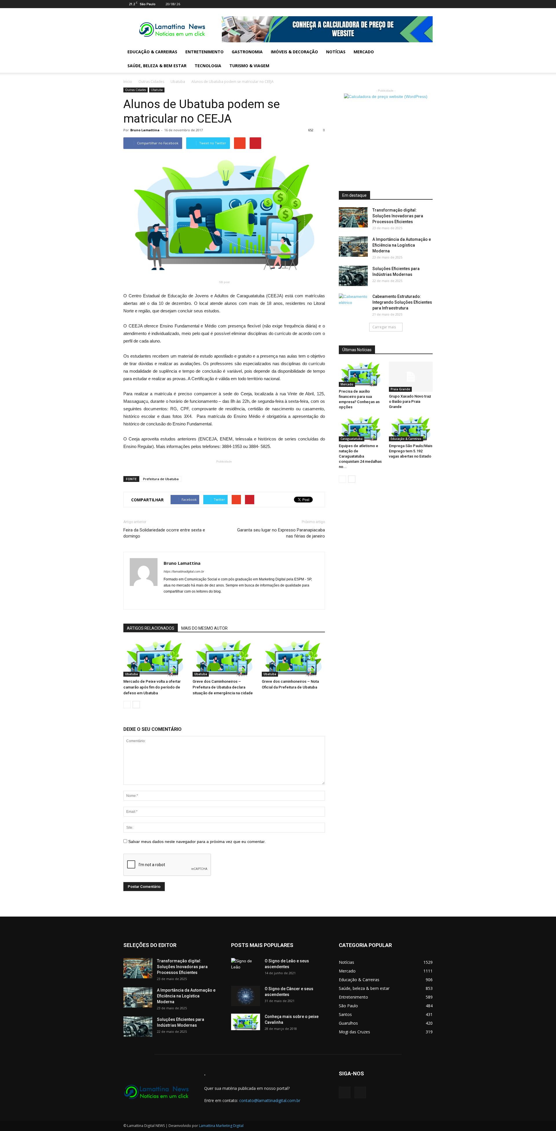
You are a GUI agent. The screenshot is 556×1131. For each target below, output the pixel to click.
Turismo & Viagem (249, 65)
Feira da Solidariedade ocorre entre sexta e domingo (164, 533)
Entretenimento (204, 51)
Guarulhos (348, 1023)
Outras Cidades (151, 81)
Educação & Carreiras (152, 51)
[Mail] (418, 4)
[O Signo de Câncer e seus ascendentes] (245, 996)
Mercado (364, 51)
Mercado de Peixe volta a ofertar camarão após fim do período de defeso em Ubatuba (152, 687)
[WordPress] (428, 4)
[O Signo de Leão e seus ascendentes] (245, 968)
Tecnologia (208, 65)
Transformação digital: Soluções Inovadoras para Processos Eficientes (397, 216)
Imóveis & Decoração (294, 51)
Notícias (335, 51)
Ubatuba (178, 81)
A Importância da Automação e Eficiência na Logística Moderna (401, 245)
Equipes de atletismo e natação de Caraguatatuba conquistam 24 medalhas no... (360, 456)
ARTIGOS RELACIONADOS (150, 628)
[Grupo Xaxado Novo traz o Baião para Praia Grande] (411, 377)
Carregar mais (384, 327)
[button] (426, 59)
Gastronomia (247, 51)
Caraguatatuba (352, 439)
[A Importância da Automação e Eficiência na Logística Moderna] (353, 246)
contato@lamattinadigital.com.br (269, 1100)
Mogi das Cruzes (354, 1032)
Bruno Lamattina (145, 130)
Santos (345, 1014)
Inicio (127, 81)
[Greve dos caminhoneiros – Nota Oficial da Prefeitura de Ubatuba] (293, 658)
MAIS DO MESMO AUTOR (204, 628)
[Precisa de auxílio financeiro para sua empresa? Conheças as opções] (361, 374)
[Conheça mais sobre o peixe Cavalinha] (245, 1022)
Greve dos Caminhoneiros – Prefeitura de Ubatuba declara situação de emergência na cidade (223, 687)
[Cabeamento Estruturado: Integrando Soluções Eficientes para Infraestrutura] (353, 304)
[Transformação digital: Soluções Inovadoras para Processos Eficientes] (353, 217)
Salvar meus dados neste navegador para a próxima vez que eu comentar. (197, 841)
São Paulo (348, 1005)
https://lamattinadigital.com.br (184, 571)
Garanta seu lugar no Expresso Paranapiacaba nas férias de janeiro (281, 533)
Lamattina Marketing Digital (221, 1125)
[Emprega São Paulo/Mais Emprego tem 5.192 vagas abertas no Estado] (411, 428)
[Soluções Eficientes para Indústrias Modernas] (353, 276)
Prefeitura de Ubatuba (161, 479)
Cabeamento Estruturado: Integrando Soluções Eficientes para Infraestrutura (402, 302)
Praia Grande (400, 389)
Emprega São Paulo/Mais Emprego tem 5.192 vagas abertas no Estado (410, 451)
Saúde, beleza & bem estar (156, 65)
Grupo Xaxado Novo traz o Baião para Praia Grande (410, 401)
